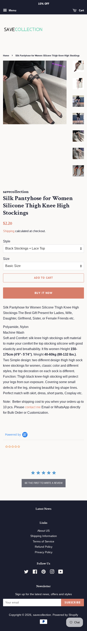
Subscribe (73, 602)
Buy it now (43, 293)
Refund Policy (43, 546)
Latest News (43, 509)
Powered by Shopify (65, 614)
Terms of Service (43, 541)
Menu (12, 10)
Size (6, 258)
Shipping (8, 231)
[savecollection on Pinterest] (43, 572)
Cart (81, 10)
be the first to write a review (44, 483)
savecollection (42, 614)
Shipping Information (43, 536)
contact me (33, 407)
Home (6, 55)
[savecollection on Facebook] (35, 572)
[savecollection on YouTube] (60, 572)
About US (43, 530)
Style (6, 241)
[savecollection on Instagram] (52, 572)
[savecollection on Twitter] (26, 572)
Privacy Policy (43, 552)
